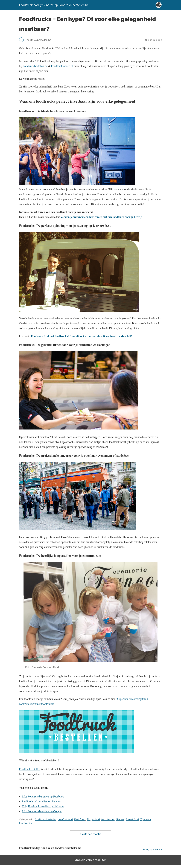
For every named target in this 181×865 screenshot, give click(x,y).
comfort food (65, 819)
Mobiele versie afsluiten (90, 860)
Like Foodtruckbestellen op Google (42, 811)
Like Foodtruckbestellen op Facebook (43, 796)
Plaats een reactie (90, 833)
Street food (132, 819)
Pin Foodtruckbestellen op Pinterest (41, 801)
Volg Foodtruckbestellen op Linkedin (43, 806)
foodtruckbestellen (45, 819)
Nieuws (120, 819)
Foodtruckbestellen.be (35, 66)
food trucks (108, 819)
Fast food (79, 819)
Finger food (93, 819)
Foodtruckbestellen (29, 769)
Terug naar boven (152, 849)
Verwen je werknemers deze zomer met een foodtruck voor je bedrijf (101, 217)
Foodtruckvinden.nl (62, 66)
